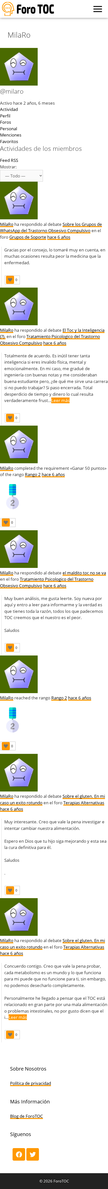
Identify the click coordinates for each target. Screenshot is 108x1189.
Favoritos (9, 141)
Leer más (60, 400)
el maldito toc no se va (84, 573)
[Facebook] (19, 1154)
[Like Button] (10, 280)
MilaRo (6, 224)
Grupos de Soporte (27, 237)
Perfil (5, 116)
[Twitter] (32, 1154)
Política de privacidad (30, 1083)
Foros (5, 122)
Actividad (9, 109)
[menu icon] (97, 9)
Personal (8, 128)
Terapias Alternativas (83, 803)
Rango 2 (33, 474)
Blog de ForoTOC (26, 1116)
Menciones (10, 135)
